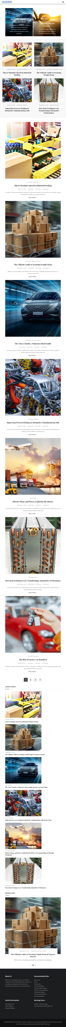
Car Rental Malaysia (39, 986)
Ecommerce (50, 69)
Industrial (19, 69)
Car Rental (29, 656)
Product (60, 69)
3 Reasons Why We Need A (11, 24)
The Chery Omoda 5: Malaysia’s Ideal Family (33, 343)
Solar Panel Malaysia (39, 996)
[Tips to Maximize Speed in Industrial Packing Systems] (33, 705)
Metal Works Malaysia (39, 992)
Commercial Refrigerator (40, 994)
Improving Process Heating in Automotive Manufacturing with (17, 109)
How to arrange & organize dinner (39, 22)
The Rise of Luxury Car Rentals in (33, 659)
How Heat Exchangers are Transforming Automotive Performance (49, 110)
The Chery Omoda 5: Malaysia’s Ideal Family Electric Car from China (26, 787)
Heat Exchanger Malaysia (40, 988)
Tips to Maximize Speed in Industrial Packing (17, 74)
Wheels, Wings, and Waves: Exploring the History (33, 501)
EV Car (39, 340)
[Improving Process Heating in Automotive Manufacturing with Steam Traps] (33, 803)
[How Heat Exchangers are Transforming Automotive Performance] (33, 871)
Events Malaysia (9, 1006)
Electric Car (34, 340)
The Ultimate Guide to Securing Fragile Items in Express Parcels (25, 754)
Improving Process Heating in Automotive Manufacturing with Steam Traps (28, 820)
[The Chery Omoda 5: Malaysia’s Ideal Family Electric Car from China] (33, 770)
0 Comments (45, 189)
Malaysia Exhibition (10, 1008)
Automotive (25, 69)
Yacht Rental (37, 984)
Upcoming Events (9, 1004)
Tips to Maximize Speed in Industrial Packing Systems (21, 722)
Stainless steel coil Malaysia (41, 990)
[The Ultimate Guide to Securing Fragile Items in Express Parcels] (33, 737)
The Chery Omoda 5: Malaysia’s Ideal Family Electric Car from (33, 955)
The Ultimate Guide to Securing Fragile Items (49, 74)
